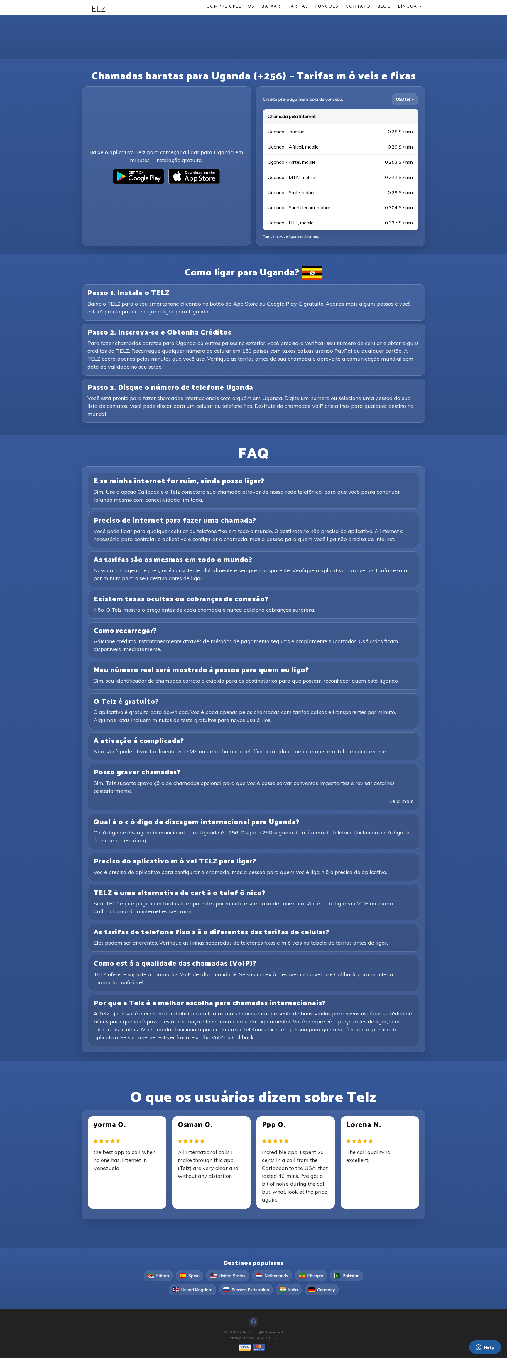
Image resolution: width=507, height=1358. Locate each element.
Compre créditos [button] (231, 6)
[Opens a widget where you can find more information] (485, 1347)
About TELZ (267, 1338)
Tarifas (298, 6)
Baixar (271, 6)
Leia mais (401, 801)
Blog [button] (384, 6)
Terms (249, 1338)
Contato (358, 6)
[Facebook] (253, 1322)
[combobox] (405, 99)
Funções (327, 6)
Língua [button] (408, 6)
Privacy (235, 1338)
